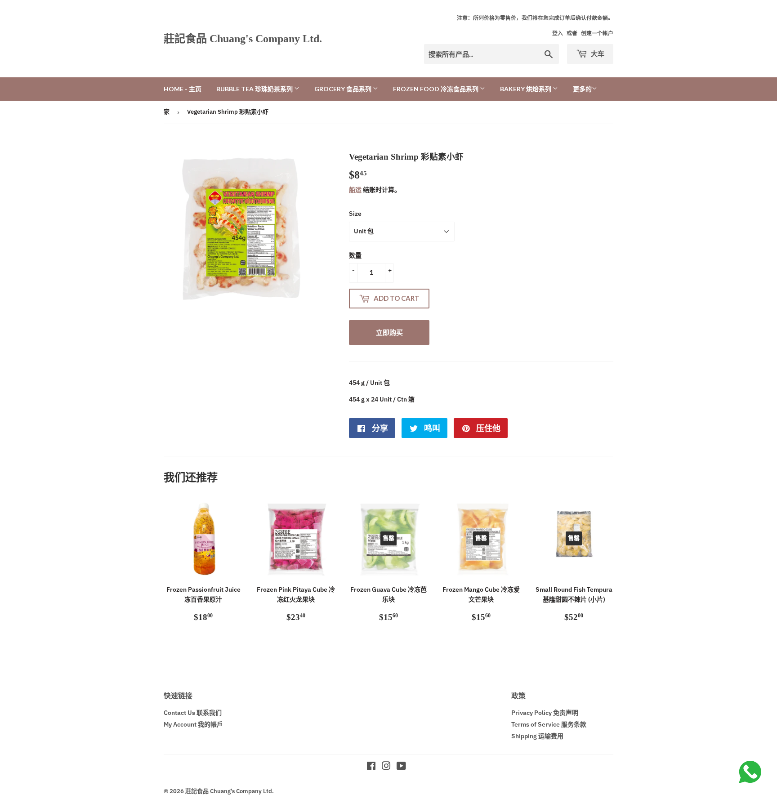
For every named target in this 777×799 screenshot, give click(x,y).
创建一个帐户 (597, 33)
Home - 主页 (182, 89)
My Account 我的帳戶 (193, 724)
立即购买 (389, 332)
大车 (596, 53)
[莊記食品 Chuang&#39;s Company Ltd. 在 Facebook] (371, 767)
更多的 (582, 89)
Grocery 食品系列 (343, 89)
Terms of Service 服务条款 (548, 724)
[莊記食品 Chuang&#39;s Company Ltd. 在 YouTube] (401, 767)
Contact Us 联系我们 (193, 713)
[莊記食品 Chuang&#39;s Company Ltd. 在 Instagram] (386, 767)
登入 (557, 33)
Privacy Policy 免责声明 (544, 713)
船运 (355, 190)
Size (355, 214)
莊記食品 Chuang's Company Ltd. (243, 38)
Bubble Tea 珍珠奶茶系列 (255, 89)
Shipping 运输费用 (537, 736)
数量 (355, 255)
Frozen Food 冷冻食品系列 (436, 89)
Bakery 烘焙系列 (526, 89)
